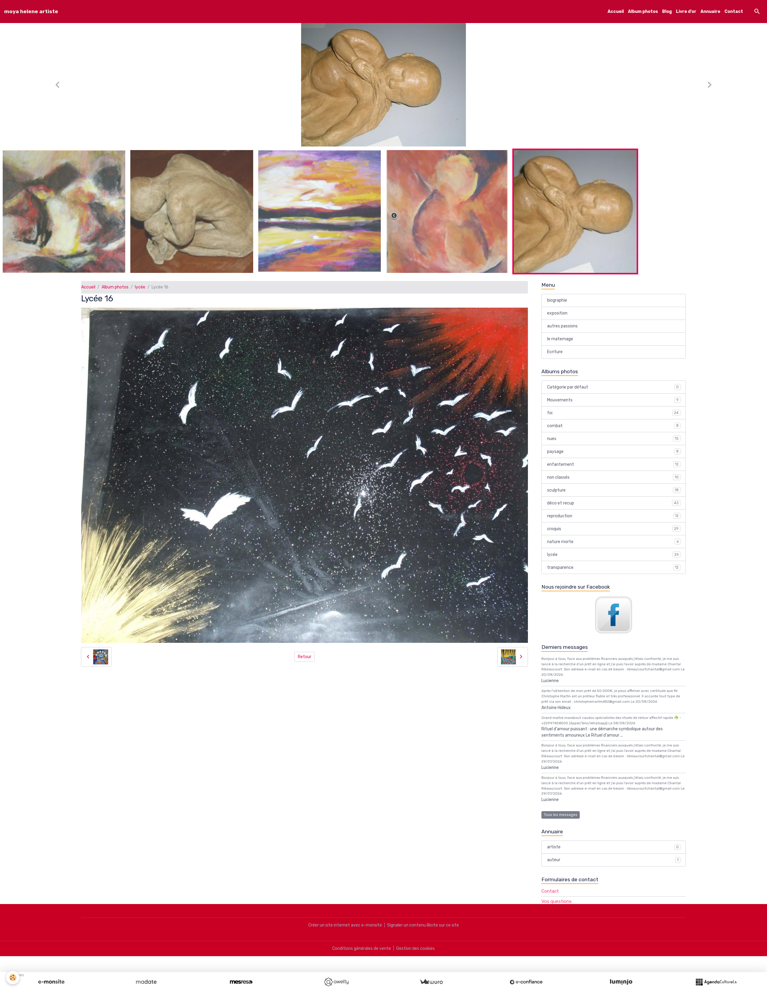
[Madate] (146, 981)
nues (613, 445)
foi (613, 419)
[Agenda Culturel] (716, 981)
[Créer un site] (51, 981)
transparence (613, 573)
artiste (613, 853)
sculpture (613, 496)
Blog (667, 11)
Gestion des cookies (415, 954)
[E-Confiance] (526, 981)
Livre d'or (686, 11)
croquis (613, 535)
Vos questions (556, 907)
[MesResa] (241, 981)
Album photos (643, 11)
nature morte (613, 548)
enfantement (613, 470)
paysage (613, 457)
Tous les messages (560, 821)
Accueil (616, 11)
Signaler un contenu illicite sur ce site (423, 931)
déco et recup (613, 509)
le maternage (560, 345)
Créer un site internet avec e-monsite (345, 931)
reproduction (613, 522)
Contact (733, 11)
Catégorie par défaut (613, 393)
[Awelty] (336, 981)
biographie (557, 306)
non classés (613, 483)
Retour (304, 663)
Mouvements (613, 406)
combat (613, 432)
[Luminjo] (621, 981)
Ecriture (555, 358)
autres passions (562, 332)
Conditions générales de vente (361, 954)
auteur (613, 866)
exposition (557, 319)
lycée (140, 293)
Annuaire (710, 11)
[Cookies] (12, 977)
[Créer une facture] (431, 981)
